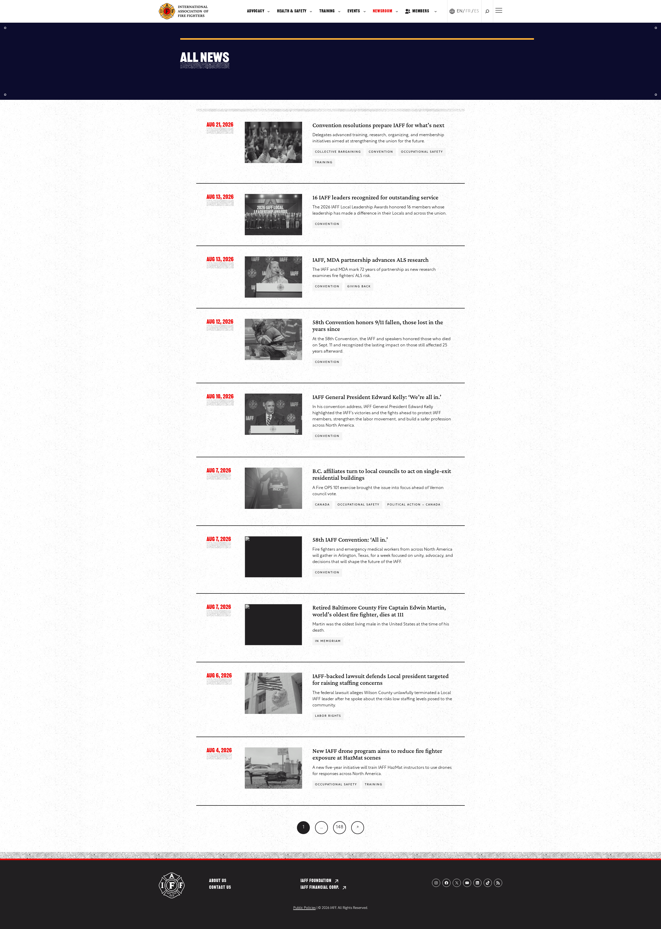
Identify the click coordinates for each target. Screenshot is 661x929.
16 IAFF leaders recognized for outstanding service (375, 197)
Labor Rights (328, 716)
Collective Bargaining (338, 152)
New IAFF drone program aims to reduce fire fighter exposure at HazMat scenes (377, 754)
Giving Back (359, 286)
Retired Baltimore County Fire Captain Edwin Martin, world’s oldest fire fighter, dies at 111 (379, 610)
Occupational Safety (422, 152)
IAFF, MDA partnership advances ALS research (370, 259)
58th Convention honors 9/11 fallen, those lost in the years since (377, 325)
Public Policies (304, 908)
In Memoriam (328, 641)
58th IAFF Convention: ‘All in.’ (350, 539)
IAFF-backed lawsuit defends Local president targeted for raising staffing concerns (380, 679)
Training (324, 162)
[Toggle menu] (498, 10)
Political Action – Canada (413, 504)
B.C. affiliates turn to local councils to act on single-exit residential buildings (381, 474)
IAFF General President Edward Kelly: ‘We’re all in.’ (376, 396)
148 (339, 827)
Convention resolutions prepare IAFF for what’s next (378, 124)
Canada (322, 504)
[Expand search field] (487, 11)
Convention (381, 152)
